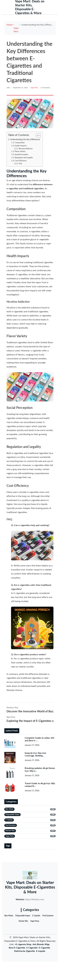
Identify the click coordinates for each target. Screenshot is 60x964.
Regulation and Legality (24, 158)
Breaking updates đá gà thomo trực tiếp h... (40, 769)
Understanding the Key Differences (25, 139)
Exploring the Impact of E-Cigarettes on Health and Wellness (30, 721)
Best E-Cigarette (17, 948)
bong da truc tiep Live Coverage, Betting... (35, 754)
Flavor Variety (20, 151)
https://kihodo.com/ (35, 899)
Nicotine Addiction (26, 148)
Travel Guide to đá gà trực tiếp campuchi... (40, 784)
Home (9, 25)
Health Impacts (21, 146)
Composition (20, 143)
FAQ (20, 163)
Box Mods (8, 916)
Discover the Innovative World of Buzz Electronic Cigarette (30, 711)
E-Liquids (36, 916)
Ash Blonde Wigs (41, 944)
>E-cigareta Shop (23, 944)
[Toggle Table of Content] (37, 135)
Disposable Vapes (22, 916)
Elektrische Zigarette (24, 951)
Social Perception (21, 155)
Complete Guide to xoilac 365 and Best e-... (39, 739)
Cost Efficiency (21, 161)
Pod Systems (47, 916)
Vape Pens (16, 30)
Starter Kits (23, 921)
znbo (8, 87)
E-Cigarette (32, 948)
